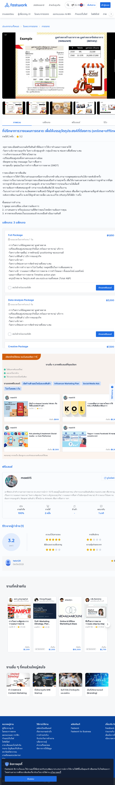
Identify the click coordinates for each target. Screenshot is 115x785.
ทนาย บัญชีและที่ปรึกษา (12, 748)
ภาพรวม (17, 122)
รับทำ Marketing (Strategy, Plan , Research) (42, 623)
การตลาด (46, 26)
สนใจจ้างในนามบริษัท (21, 287)
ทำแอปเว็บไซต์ (81, 14)
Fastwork (75, 728)
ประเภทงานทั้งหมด (10, 26)
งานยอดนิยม (8, 14)
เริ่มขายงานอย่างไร (44, 731)
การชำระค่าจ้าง (43, 735)
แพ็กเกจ (46, 122)
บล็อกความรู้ (42, 742)
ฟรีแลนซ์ (76, 122)
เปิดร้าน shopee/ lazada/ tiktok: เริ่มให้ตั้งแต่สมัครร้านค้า (43, 404)
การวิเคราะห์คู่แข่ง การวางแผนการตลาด (19, 622)
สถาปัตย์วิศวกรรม (9, 752)
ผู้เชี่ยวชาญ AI (24, 14)
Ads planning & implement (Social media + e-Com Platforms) (43, 435)
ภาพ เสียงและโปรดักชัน (11, 745)
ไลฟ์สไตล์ (95, 14)
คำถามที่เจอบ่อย (43, 745)
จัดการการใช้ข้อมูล (44, 748)
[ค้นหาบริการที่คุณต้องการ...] (68, 5)
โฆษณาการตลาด (41, 14)
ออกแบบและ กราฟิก (62, 14)
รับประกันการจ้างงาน (45, 738)
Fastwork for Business (81, 731)
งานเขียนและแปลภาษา (11, 755)
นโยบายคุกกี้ (55, 772)
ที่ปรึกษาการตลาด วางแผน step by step (94, 622)
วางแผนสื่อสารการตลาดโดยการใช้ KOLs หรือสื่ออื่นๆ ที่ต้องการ (100, 404)
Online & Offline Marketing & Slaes (68, 622)
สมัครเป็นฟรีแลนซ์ (44, 728)
